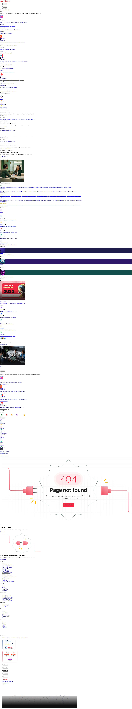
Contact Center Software (6, 595)
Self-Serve (4, 563)
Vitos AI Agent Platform (6, 573)
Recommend (5, 409)
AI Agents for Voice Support (7, 564)
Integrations (4, 613)
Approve (4, 393)
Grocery (11, 130)
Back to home (2, 531)
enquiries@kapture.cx (24, 637)
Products (4, 3)
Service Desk (4, 580)
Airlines (1, 141)
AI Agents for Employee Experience (8, 581)
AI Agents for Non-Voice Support (8, 565)
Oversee (1, 393)
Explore (1, 15)
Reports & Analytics (5, 571)
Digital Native (4, 588)
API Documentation (5, 616)
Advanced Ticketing (5, 570)
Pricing (3, 5)
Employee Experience (6, 578)
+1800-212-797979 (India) (15, 637)
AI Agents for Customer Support (7, 600)
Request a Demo (3, 559)
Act (8, 409)
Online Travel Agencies (11, 141)
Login (8, 9)
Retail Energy (8, 159)
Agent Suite (4, 569)
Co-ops (1, 159)
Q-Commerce (7, 130)
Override (7, 393)
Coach (6, 401)
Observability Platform (6, 566)
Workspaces (4, 579)
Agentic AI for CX (5, 568)
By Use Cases (7, 93)
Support (3, 625)
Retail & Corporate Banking (5, 119)
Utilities (4, 159)
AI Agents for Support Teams (7, 572)
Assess (4, 401)
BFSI (3, 585)
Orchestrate (4, 384)
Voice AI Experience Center (7, 567)
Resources (4, 624)
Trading (14, 119)
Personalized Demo (3, 9)
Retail (3, 586)
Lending (11, 119)
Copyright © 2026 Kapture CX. (7, 681)
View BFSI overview (4, 115)
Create (1, 384)
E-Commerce (2, 130)
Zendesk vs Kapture (5, 604)
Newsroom (4, 614)
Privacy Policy (4, 683)
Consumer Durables (5, 590)
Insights (3, 574)
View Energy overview (4, 156)
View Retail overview (4, 126)
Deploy (8, 384)
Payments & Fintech (22, 119)
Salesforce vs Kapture (6, 605)
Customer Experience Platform (7, 598)
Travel (3, 587)
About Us (4, 621)
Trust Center (4, 627)
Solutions (2, 410)
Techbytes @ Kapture (6, 615)
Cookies (3, 684)
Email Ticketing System (6, 599)
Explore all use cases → (4, 188)
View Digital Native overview (5, 148)
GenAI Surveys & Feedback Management (9, 576)
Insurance (17, 119)
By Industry (2, 93)
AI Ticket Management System (7, 597)
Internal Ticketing (5, 596)
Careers (3, 622)
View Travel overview (4, 137)
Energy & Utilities (5, 589)
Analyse (1, 409)
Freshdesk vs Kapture (6, 606)
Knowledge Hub (5, 612)
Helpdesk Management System (7, 594)
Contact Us (4, 626)
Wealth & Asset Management (30, 119)
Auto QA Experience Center (7, 577)
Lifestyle (13, 130)
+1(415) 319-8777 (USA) (5, 637)
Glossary (3, 617)
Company (4, 8)
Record (1, 401)
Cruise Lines (5, 141)
